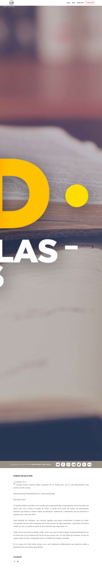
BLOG (57, 3)
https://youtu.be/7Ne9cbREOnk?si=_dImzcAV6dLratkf (34, 494)
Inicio (45, 3)
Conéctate (70, 3)
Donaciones (87, 3)
